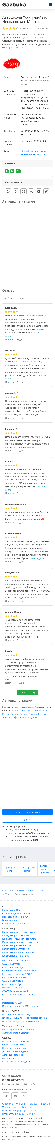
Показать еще (27, 692)
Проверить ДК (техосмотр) (16, 1041)
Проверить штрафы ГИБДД (16, 1014)
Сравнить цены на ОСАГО (16, 913)
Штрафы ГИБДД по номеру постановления (25, 1017)
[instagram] (23, 191)
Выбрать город (10, 920)
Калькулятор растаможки (15, 948)
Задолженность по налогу (15, 1032)
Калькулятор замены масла (16, 945)
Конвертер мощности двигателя (19, 938)
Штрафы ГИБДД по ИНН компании (20, 1021)
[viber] (16, 191)
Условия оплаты (10, 1107)
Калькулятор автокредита (15, 955)
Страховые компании (13, 923)
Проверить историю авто (15, 1048)
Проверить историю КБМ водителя (21, 1006)
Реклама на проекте (39, 1103)
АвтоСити (24, 717)
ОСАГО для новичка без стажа (18, 994)
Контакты (21, 1103)
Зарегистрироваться (27, 812)
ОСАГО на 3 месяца (12, 967)
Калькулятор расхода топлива (18, 952)
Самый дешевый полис (14, 977)
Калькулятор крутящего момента (19, 931)
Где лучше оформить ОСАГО (17, 974)
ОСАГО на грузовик (12, 980)
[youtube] (39, 191)
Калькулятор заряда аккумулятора (20, 942)
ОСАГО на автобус (11, 984)
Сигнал (14, 714)
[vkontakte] (31, 191)
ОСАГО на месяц (11, 963)
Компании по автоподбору (16, 1061)
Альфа (14, 717)
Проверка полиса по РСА (15, 916)
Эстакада (26, 710)
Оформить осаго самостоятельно (19, 970)
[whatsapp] (8, 191)
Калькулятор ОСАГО (12, 910)
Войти (27, 819)
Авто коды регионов (13, 1054)
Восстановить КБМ (12, 1002)
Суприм (24, 714)
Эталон (6, 717)
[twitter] (46, 191)
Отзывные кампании (13, 1044)
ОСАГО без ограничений (15, 991)
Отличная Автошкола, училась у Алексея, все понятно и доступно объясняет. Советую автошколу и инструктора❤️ (27, 516)
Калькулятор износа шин (15, 935)
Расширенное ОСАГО (13, 987)
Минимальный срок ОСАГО (16, 960)
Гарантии (27, 1107)
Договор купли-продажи (44, 869)
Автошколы (8, 1058)
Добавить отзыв (14, 298)
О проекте (7, 1103)
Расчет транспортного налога (18, 1029)
